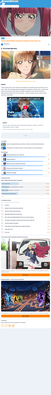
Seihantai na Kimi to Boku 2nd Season (15, 168)
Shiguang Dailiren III (11, 159)
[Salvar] (49, 44)
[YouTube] (13, 325)
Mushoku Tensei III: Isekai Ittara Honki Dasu (16, 163)
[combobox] (8, 6)
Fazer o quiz (25, 274)
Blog (3, 38)
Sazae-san (7, 232)
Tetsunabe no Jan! (9, 229)
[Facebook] (9, 325)
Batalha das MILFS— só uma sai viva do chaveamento (13, 279)
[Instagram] (6, 325)
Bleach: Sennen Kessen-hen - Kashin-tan (15, 154)
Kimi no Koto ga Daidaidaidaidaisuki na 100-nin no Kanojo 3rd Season (19, 217)
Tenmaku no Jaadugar (11, 172)
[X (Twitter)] (2, 325)
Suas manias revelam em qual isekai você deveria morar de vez (15, 237)
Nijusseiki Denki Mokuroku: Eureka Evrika (13, 214)
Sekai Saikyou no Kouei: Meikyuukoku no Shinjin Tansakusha (17, 226)
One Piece (7, 205)
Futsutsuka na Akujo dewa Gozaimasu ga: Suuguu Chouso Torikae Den (20, 220)
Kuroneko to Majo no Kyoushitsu (11, 223)
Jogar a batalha (25, 316)
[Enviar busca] (17, 6)
